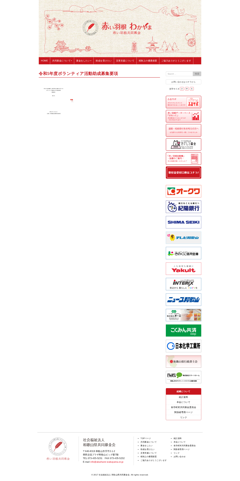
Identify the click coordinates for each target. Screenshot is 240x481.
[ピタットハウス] (183, 382)
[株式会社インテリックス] (183, 289)
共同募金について (149, 442)
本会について (183, 402)
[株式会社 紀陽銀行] (183, 212)
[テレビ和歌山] (183, 243)
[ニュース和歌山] (183, 305)
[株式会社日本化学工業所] (183, 351)
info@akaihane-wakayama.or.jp (106, 462)
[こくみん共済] (183, 336)
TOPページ (146, 438)
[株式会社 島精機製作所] (183, 227)
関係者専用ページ (183, 412)
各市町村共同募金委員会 (183, 407)
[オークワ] (183, 196)
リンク (183, 417)
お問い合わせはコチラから (183, 82)
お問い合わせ (180, 456)
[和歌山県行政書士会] (183, 367)
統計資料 (183, 397)
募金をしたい (147, 445)
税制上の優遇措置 (149, 456)
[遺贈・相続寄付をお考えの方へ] (183, 136)
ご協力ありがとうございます (154, 460)
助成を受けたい (148, 449)
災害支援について (149, 453)
